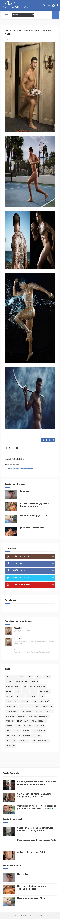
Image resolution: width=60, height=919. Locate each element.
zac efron (10, 716)
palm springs (11, 711)
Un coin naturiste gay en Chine (33, 515)
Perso (8, 677)
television (31, 696)
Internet (19, 696)
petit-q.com (45, 691)
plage (38, 736)
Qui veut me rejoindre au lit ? (32, 528)
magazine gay (11, 701)
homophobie (11, 706)
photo (30, 677)
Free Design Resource (41, 915)
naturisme (39, 726)
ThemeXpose (25, 915)
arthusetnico (21, 682)
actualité (45, 701)
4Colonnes (18, 628)
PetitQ (47, 677)
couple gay (34, 706)
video (25, 691)
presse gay (10, 736)
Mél (15, 649)
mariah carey (22, 721)
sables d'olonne (25, 736)
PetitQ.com (10, 741)
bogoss (39, 711)
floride (9, 682)
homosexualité (38, 731)
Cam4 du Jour (26, 711)
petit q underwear (37, 686)
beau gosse (19, 677)
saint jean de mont (40, 741)
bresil (18, 726)
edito (41, 696)
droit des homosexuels (38, 716)
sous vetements (13, 686)
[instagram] (49, 5)
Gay (24, 686)
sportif (23, 706)
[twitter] (44, 5)
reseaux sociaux (38, 721)
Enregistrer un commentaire (20, 469)
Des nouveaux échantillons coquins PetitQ (36, 840)
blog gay (21, 716)
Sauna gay (10, 746)
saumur (9, 696)
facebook (10, 721)
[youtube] (53, 5)
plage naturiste (13, 731)
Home (6, 15)
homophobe (24, 741)
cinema (26, 731)
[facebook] (40, 5)
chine (17, 691)
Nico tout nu (25, 491)
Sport (34, 701)
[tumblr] (57, 5)
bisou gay (28, 726)
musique (34, 682)
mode (38, 677)
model (34, 691)
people (9, 691)
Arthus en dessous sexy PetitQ (31, 852)
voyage (9, 726)
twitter (49, 711)
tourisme (25, 701)
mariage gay (48, 706)
